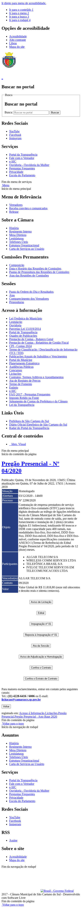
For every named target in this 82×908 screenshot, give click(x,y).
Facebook (15, 820)
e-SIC (12, 161)
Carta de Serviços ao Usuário (26, 248)
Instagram (15, 824)
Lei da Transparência (21, 404)
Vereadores (16, 204)
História (14, 228)
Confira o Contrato (41, 667)
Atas (12, 295)
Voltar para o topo (13, 723)
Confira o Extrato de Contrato (41, 678)
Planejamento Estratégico (24, 363)
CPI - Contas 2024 (20, 346)
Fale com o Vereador (21, 158)
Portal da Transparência (23, 154)
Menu (5, 185)
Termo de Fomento (20, 384)
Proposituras (16, 302)
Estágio (13, 387)
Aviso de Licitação (41, 602)
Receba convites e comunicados (28, 208)
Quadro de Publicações (23, 335)
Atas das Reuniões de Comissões (29, 275)
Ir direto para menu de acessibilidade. (24, 3)
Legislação (15, 322)
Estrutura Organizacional (24, 245)
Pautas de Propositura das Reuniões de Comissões (39, 272)
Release (13, 211)
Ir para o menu (19, 13)
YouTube (14, 817)
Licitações (15, 373)
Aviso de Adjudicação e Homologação (41, 656)
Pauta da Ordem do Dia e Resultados (31, 291)
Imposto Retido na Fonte (24, 398)
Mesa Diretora (17, 235)
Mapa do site (17, 46)
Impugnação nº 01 (41, 623)
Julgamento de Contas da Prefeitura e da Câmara (38, 401)
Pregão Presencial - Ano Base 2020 (35, 716)
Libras (13, 43)
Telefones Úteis (18, 242)
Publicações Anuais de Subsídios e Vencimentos (38, 356)
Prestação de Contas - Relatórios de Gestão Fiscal (39, 342)
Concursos (15, 370)
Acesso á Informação (31, 713)
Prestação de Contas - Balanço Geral (31, 339)
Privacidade (16, 171)
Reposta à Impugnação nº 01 (41, 634)
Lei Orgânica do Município (25, 318)
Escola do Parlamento (22, 175)
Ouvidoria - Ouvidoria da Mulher (29, 165)
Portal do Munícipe (20, 360)
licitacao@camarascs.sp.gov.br (21, 699)
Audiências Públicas (21, 366)
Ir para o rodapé (20, 20)
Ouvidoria (15, 325)
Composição (16, 265)
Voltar (6, 706)
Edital (41, 613)
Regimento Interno (20, 231)
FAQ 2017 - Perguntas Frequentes (29, 394)
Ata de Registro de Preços (24, 380)
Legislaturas (16, 238)
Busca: (9, 112)
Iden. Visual (18, 444)
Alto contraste (17, 39)
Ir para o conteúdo (21, 9)
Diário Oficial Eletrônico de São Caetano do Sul (38, 424)
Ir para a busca (19, 16)
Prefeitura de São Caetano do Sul (29, 421)
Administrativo (69, 870)
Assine (13, 840)
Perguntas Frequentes (22, 168)
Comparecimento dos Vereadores (29, 298)
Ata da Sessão (41, 645)
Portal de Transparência (23, 332)
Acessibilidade (18, 36)
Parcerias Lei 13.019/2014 (25, 328)
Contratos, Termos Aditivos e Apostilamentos (36, 377)
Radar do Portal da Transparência (29, 428)
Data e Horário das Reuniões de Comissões (35, 268)
